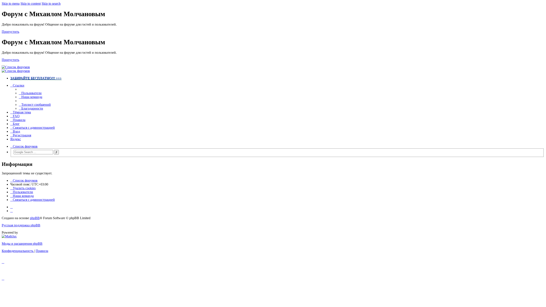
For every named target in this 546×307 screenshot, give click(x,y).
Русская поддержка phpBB (21, 225)
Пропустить (10, 31)
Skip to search (51, 3)
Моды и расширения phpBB (22, 243)
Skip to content (30, 3)
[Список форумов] (16, 67)
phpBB (35, 218)
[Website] (11, 207)
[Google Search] (56, 152)
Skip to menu (11, 3)
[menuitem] (30, 93)
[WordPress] (11, 211)
